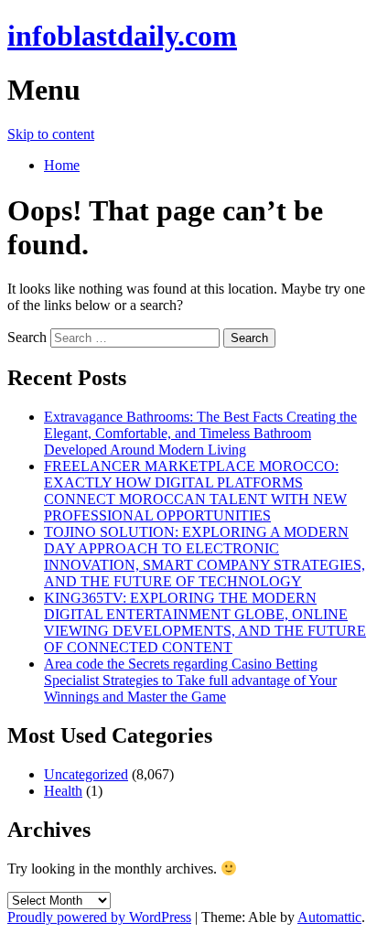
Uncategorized (86, 774)
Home (62, 165)
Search (27, 337)
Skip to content (50, 134)
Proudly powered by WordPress (99, 917)
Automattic (329, 917)
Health (63, 791)
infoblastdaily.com (122, 35)
